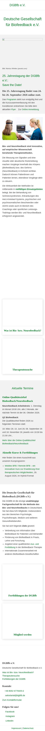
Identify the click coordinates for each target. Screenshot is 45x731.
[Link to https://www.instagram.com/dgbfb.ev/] (3, 716)
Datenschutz (28, 728)
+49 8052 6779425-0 (14, 691)
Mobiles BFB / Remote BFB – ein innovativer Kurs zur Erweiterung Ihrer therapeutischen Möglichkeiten (22, 469)
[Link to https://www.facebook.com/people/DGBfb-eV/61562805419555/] (3, 711)
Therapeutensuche (11, 676)
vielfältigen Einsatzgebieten (29, 189)
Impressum (16, 728)
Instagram (10, 716)
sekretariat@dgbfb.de (15, 695)
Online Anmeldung (30, 109)
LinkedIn (9, 721)
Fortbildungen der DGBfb (13, 679)
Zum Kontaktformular (12, 700)
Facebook (9, 712)
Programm (11, 99)
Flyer (13, 109)
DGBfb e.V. (17, 5)
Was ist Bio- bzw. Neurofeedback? (18, 672)
